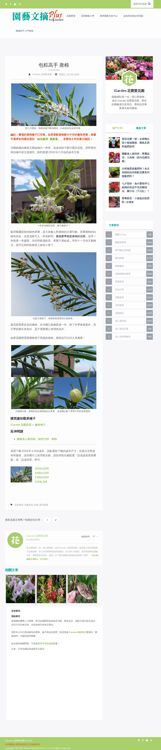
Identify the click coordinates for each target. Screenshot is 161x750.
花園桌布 (28, 504)
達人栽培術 (120, 320)
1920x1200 (42, 468)
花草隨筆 (18, 504)
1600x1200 (42, 473)
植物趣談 (119, 266)
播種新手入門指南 (24, 30)
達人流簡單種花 (122, 336)
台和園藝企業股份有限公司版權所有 (22, 744)
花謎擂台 (119, 313)
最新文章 (141, 127)
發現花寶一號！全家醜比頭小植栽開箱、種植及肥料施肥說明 (136, 142)
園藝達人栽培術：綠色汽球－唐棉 (37, 439)
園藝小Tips (120, 234)
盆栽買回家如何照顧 (133, 15)
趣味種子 (40, 424)
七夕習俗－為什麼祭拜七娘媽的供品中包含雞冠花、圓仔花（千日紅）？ (136, 187)
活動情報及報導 (122, 273)
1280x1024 (42, 477)
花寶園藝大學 (87, 15)
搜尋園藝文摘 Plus (109, 15)
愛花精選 (43, 504)
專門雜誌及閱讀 (122, 250)
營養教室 (119, 281)
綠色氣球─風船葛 (47, 139)
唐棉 (36, 504)
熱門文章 (117, 127)
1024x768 (41, 481)
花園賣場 (71, 15)
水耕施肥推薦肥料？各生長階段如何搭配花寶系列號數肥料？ (136, 172)
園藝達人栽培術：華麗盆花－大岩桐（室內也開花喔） (136, 157)
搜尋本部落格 (44, 643)
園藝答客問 (120, 242)
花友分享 (119, 289)
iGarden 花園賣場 (21, 424)
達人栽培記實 (121, 328)
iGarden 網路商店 (77, 632)
